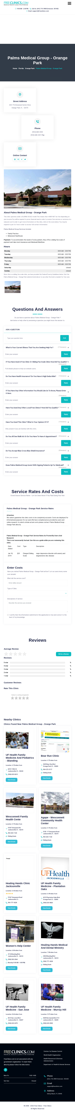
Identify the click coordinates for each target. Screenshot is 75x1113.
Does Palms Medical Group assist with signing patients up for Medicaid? (35, 465)
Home (15, 68)
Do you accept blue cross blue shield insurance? (25, 451)
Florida (21, 68)
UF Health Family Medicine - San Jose (17, 1008)
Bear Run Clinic (50, 755)
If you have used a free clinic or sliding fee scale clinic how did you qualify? (36, 362)
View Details (11, 780)
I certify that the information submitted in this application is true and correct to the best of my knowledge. (38, 616)
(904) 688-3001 (36, 135)
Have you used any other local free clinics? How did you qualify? (32, 408)
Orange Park (29, 68)
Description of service (14, 599)
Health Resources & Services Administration (53, 1060)
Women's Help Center (18, 945)
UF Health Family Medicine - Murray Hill (53, 1008)
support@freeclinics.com (40, 11)
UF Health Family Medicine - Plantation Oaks (53, 886)
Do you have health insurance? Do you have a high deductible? (31, 376)
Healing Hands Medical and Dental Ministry (54, 946)
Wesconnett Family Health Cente (17, 818)
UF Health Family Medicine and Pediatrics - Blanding (20, 757)
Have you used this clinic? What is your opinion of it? (27, 422)
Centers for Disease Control (53, 1051)
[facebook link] (5, 1070)
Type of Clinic (12, 588)
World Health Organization (52, 1055)
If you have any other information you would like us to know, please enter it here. (36, 392)
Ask (64, 338)
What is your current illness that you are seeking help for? (29, 347)
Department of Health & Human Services (57, 1064)
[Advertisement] (37, 29)
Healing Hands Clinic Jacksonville (18, 885)
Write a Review (63, 654)
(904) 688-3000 (37, 132)
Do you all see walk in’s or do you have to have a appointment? (31, 436)
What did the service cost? (16, 578)
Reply (66, 354)
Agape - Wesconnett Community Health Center (52, 820)
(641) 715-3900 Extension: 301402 (47, 8)
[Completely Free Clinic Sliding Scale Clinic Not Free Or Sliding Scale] (37, 593)
